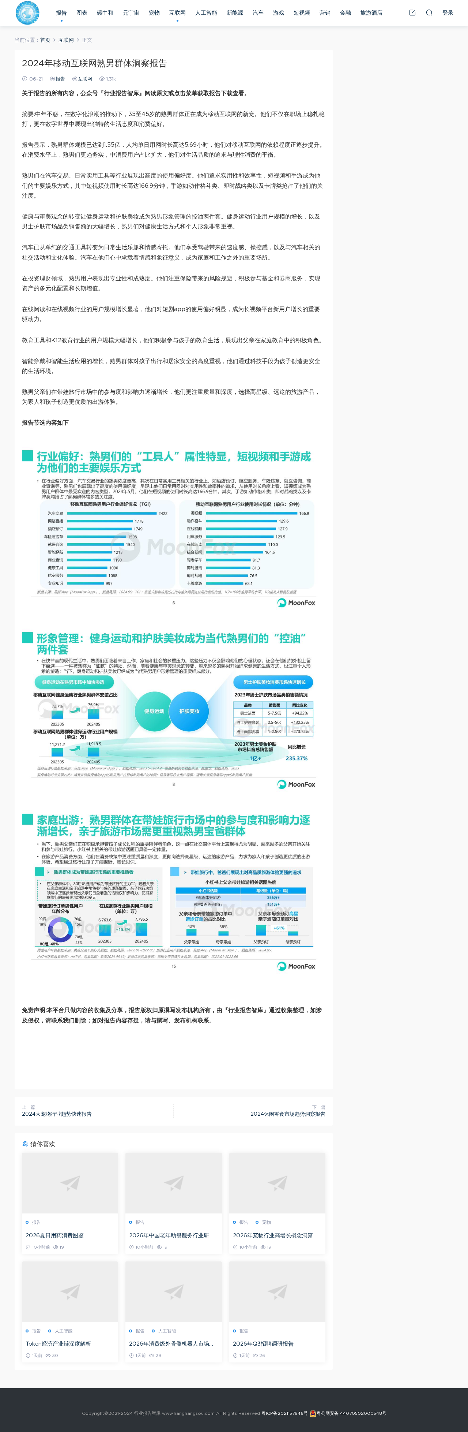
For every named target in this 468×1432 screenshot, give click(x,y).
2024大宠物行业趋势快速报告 (57, 1114)
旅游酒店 (371, 13)
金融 (345, 13)
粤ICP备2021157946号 (284, 1413)
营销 (325, 13)
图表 (81, 13)
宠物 (154, 13)
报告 (61, 13)
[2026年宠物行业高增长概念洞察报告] (277, 1183)
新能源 (235, 13)
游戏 (278, 13)
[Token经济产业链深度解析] (70, 1291)
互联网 (177, 13)
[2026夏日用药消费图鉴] (70, 1183)
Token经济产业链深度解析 (58, 1344)
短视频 (302, 13)
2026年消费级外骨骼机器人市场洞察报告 (172, 1344)
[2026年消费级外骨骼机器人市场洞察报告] (173, 1291)
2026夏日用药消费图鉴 (55, 1235)
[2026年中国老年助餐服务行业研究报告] (173, 1183)
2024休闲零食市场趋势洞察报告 (287, 1114)
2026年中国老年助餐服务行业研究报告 (172, 1236)
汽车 (258, 13)
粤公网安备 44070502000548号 (351, 1413)
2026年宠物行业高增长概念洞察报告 (275, 1236)
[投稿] (412, 12)
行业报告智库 (27, 13)
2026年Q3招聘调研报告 (263, 1344)
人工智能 (206, 13)
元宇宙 (131, 13)
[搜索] (429, 12)
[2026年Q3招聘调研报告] (277, 1291)
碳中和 (105, 13)
